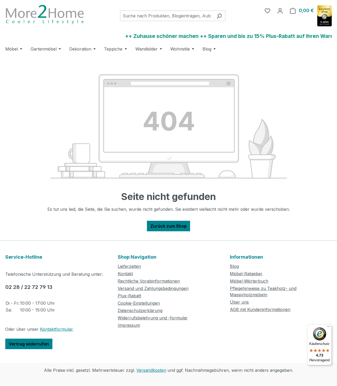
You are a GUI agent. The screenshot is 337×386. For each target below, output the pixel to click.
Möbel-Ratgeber (246, 273)
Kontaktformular (56, 329)
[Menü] (328, 327)
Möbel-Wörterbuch (249, 281)
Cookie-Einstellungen (139, 303)
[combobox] (166, 16)
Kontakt (125, 273)
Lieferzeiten (129, 266)
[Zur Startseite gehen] (44, 14)
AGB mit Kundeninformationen (260, 309)
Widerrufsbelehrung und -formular (153, 317)
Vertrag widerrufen (29, 344)
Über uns (239, 302)
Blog (234, 266)
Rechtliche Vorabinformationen (149, 281)
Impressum (129, 325)
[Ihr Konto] (280, 10)
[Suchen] (219, 16)
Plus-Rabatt (129, 295)
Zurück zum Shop (168, 226)
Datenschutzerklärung (140, 310)
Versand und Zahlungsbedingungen (153, 288)
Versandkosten (151, 370)
